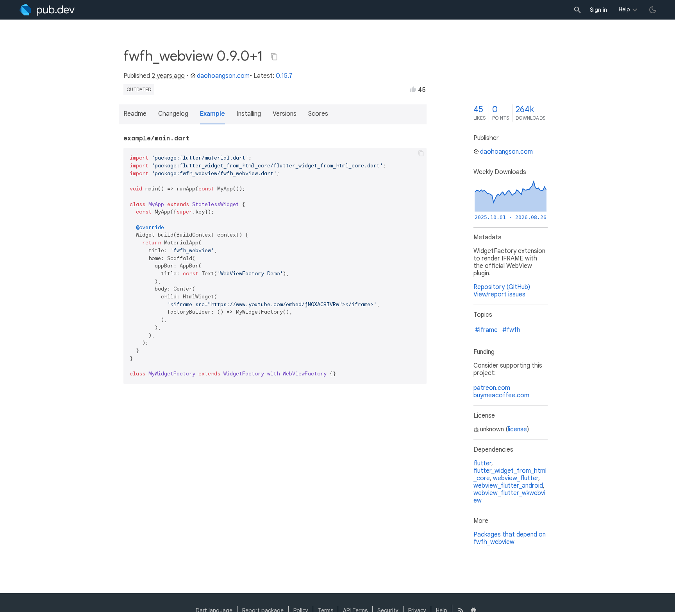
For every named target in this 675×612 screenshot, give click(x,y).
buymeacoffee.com (501, 395)
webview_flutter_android (508, 486)
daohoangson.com (223, 76)
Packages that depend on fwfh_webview (509, 538)
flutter (482, 463)
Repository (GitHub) (501, 287)
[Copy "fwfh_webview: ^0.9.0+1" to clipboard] (274, 57)
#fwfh (511, 330)
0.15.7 (284, 76)
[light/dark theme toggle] (652, 9)
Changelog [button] (173, 114)
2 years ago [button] (168, 76)
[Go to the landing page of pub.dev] (47, 10)
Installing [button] (249, 114)
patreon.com (491, 388)
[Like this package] (412, 89)
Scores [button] (318, 114)
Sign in (598, 9)
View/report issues (499, 294)
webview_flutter (515, 478)
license (517, 429)
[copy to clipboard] (421, 153)
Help (624, 9)
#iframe (486, 330)
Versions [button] (284, 114)
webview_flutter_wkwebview (509, 496)
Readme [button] (134, 114)
